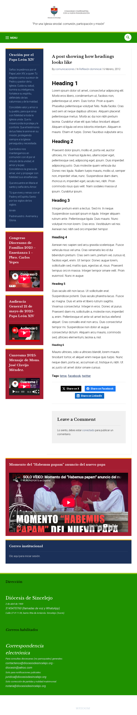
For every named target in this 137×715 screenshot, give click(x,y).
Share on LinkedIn (91, 395)
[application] (24, 386)
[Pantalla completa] (37, 391)
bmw (63, 376)
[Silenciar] (34, 391)
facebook (74, 376)
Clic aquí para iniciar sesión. (24, 556)
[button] (11, 37)
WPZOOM (82, 708)
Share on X (73, 388)
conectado (88, 430)
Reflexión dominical (90, 69)
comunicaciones (65, 69)
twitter (86, 376)
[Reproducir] (14, 391)
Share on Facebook (102, 388)
